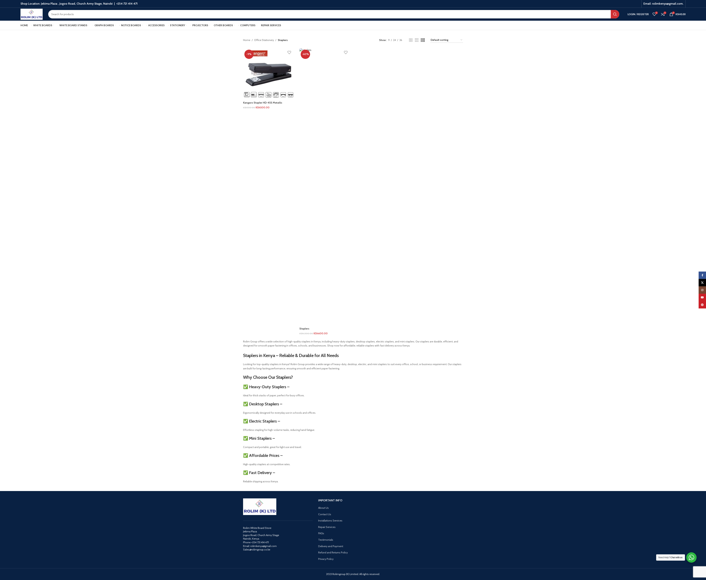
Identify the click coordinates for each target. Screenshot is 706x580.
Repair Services (327, 527)
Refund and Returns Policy (333, 552)
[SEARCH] (615, 14)
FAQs (321, 533)
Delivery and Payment (330, 546)
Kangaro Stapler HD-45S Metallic (262, 102)
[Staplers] (324, 186)
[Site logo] (31, 14)
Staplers (304, 328)
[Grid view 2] (411, 40)
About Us (323, 507)
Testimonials (325, 539)
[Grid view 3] (416, 40)
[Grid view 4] (423, 40)
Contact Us (324, 514)
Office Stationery (264, 40)
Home (246, 40)
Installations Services (330, 520)
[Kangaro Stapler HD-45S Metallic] (268, 73)
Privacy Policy (326, 559)
